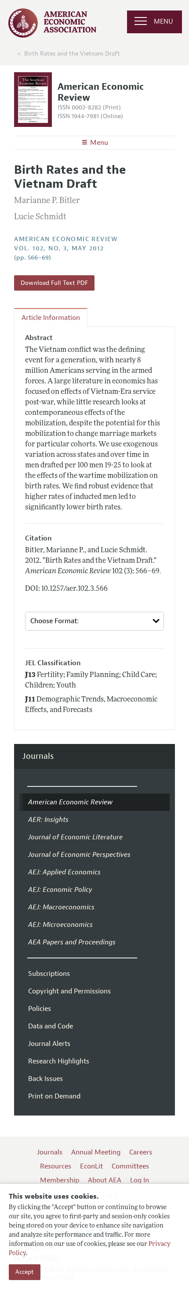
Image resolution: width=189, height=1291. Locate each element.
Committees (130, 1166)
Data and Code (50, 1026)
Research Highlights (58, 1061)
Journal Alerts (49, 1043)
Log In (139, 1180)
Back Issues (45, 1078)
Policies (39, 1008)
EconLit (91, 1166)
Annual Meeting (95, 1152)
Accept (24, 1272)
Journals (38, 756)
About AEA (104, 1180)
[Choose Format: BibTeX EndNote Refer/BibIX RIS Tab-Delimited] (94, 621)
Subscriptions (49, 973)
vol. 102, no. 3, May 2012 (59, 248)
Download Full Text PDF (54, 283)
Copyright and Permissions (69, 991)
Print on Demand (54, 1096)
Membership (59, 1180)
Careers (140, 1152)
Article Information (51, 317)
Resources (55, 1166)
